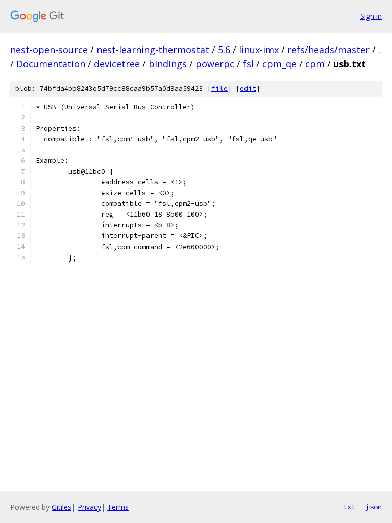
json (373, 506)
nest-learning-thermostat (152, 49)
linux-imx (259, 49)
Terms (118, 507)
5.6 (224, 49)
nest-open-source (49, 49)
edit (248, 88)
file (219, 88)
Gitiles (61, 507)
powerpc (214, 64)
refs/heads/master (328, 49)
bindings (168, 64)
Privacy (89, 507)
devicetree (117, 64)
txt (349, 506)
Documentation (50, 64)
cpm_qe (279, 64)
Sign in (371, 16)
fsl (248, 64)
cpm (315, 64)
